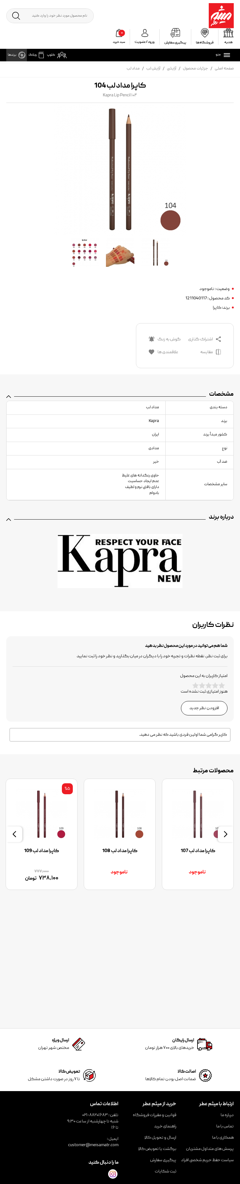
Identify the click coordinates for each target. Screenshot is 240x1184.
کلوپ (51, 55)
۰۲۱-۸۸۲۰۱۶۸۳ (95, 1115)
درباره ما (227, 1115)
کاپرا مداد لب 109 (41, 851)
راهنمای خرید (165, 1126)
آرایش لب (153, 69)
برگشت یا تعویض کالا (157, 1149)
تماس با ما (225, 1126)
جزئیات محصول (195, 69)
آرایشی (171, 69)
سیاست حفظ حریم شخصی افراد (207, 1160)
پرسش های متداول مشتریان (210, 1149)
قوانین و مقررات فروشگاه (154, 1115)
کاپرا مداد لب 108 (120, 851)
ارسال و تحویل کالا (160, 1138)
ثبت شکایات (165, 1171)
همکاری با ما (223, 1138)
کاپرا (217, 308)
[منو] (226, 55)
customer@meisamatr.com (93, 1145)
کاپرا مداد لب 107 (198, 851)
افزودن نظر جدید (204, 708)
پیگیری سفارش (163, 1160)
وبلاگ (32, 55)
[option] (198, 834)
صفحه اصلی (224, 69)
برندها (12, 55)
